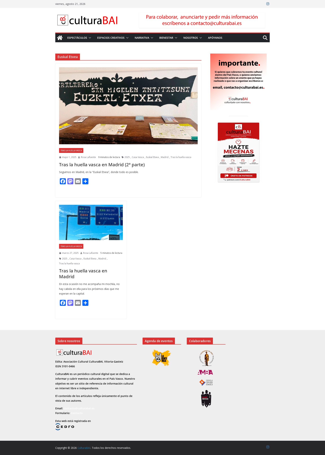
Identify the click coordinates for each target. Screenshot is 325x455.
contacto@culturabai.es (79, 408)
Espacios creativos (111, 37)
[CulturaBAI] (59, 37)
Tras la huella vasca (71, 150)
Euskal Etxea (152, 157)
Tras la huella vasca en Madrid (83, 274)
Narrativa (142, 37)
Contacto (77, 413)
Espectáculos (77, 37)
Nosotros (190, 37)
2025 (127, 157)
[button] (89, 37)
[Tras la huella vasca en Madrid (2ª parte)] (128, 105)
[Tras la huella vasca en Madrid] (91, 222)
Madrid (165, 157)
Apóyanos (215, 37)
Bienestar (166, 37)
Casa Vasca (138, 157)
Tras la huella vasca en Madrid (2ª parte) (102, 164)
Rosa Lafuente (88, 157)
